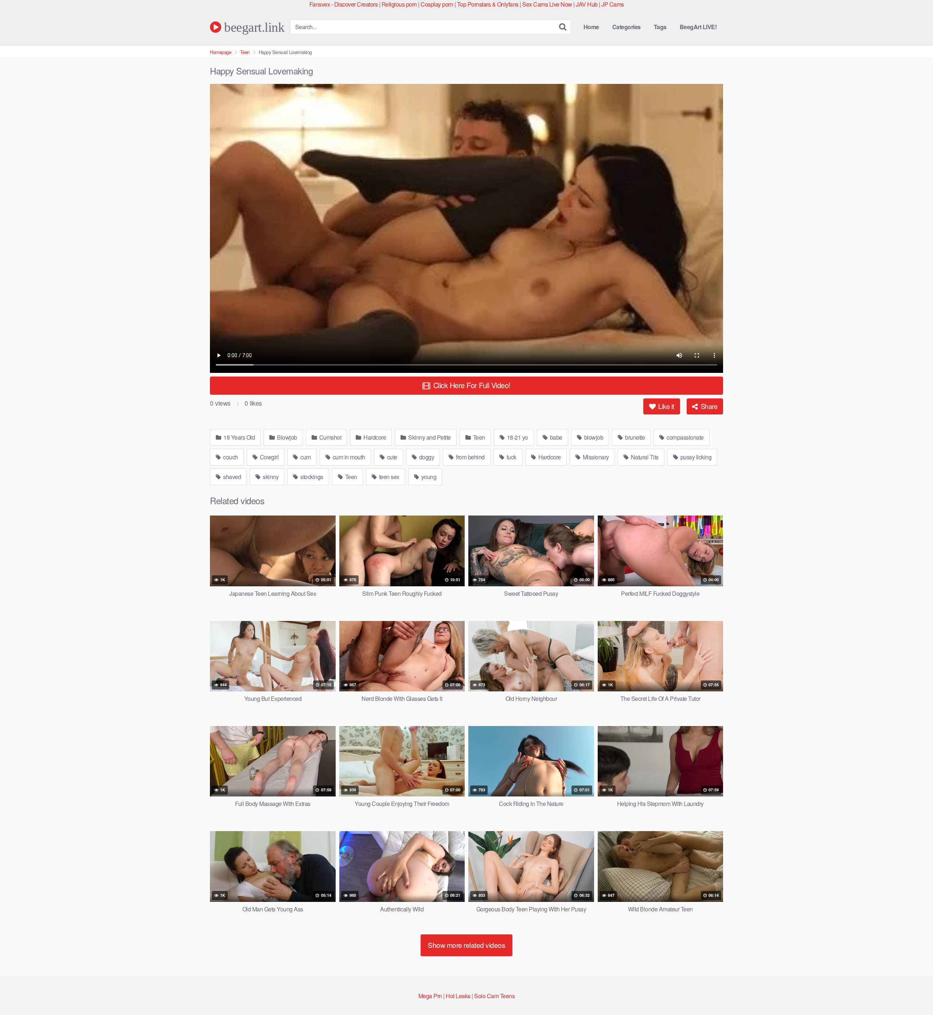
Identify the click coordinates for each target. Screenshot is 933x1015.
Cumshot (329, 437)
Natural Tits (644, 457)
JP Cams (612, 4)
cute (391, 457)
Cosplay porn (437, 4)
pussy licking (695, 457)
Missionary (595, 457)
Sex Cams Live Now (547, 4)
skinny (270, 476)
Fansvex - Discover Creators (343, 4)
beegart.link (252, 27)
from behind (470, 457)
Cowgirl (268, 457)
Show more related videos (466, 945)
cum (305, 457)
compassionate (684, 437)
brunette (634, 437)
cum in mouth (348, 457)
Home (591, 27)
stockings (311, 476)
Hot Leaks (458, 996)
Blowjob (286, 437)
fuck (510, 457)
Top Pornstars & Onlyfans (488, 4)
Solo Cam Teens (494, 996)
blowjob (593, 437)
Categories (626, 27)
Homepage (220, 52)
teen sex (388, 476)
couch (230, 457)
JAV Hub (587, 4)
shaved (231, 476)
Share (708, 406)
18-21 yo (516, 437)
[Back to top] (913, 991)
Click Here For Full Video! (471, 385)
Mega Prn (430, 996)
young (428, 476)
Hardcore (374, 437)
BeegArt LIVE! (698, 27)
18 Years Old (238, 437)
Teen (245, 52)
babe (555, 437)
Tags (660, 27)
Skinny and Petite (429, 437)
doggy (426, 457)
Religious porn (399, 4)
